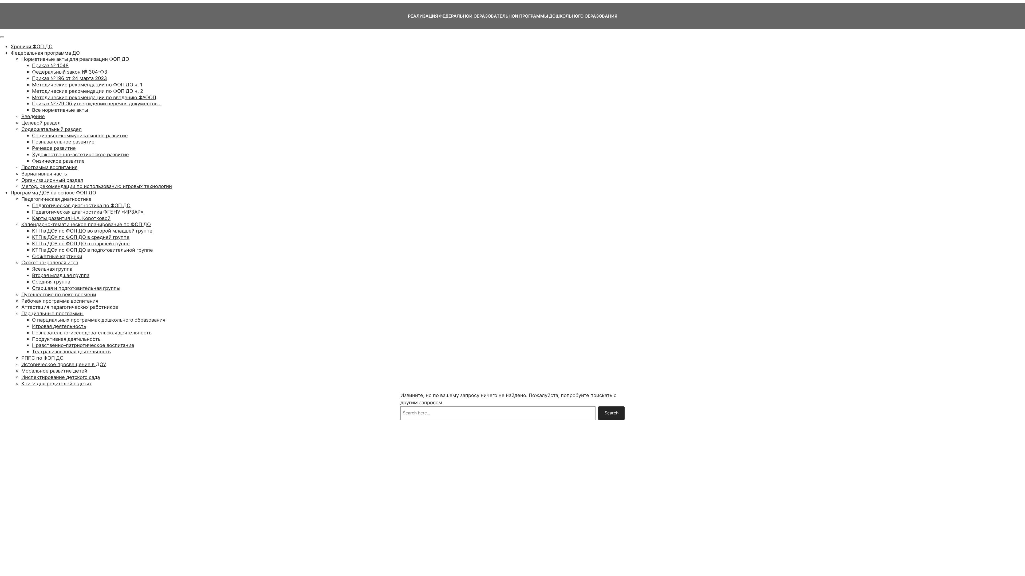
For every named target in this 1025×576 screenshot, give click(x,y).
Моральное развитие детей (54, 371)
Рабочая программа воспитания (59, 301)
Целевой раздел (41, 123)
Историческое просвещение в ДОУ (63, 364)
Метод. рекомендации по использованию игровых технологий (96, 186)
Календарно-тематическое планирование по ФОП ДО (86, 224)
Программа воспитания (49, 167)
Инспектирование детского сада (60, 377)
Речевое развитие (54, 148)
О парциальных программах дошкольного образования (98, 320)
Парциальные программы (52, 313)
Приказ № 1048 (50, 65)
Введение (33, 116)
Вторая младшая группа (60, 275)
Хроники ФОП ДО (32, 46)
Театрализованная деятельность (71, 351)
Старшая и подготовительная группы (76, 288)
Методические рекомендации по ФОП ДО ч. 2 (87, 91)
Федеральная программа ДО (45, 53)
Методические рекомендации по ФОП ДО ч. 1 (87, 84)
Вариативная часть (44, 174)
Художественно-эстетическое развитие (80, 154)
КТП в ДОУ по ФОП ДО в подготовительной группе (92, 250)
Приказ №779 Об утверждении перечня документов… (96, 103)
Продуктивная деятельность (66, 339)
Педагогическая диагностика (56, 199)
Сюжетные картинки (57, 256)
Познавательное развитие (63, 142)
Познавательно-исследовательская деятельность (92, 332)
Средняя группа (51, 282)
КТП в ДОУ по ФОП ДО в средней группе (80, 237)
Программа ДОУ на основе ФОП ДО (53, 192)
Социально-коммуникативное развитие (80, 135)
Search (611, 412)
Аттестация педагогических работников (69, 307)
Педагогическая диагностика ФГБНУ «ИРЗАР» (87, 212)
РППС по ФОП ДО (42, 358)
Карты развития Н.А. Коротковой (71, 218)
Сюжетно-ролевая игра (49, 262)
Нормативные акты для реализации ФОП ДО (75, 59)
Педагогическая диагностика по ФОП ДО (81, 205)
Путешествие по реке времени (58, 294)
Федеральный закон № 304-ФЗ (69, 72)
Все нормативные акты (60, 110)
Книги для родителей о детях (56, 383)
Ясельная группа (52, 269)
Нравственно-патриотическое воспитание (83, 345)
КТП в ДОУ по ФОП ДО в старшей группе (81, 243)
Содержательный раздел (51, 129)
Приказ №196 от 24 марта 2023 (69, 78)
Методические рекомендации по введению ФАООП (94, 97)
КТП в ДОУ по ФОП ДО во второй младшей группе (92, 231)
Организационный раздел (52, 180)
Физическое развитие (58, 161)
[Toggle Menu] (2, 37)
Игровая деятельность (59, 326)
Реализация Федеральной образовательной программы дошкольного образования (512, 16)
